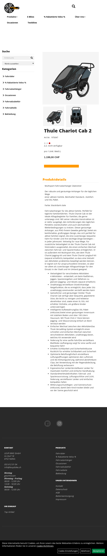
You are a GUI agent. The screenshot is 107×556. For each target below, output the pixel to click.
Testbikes (32, 22)
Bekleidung (10, 114)
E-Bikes (30, 16)
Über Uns (79, 16)
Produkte (11, 16)
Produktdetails (54, 179)
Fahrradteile (11, 107)
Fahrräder (9, 76)
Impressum (61, 499)
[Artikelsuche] (73, 6)
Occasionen (12, 22)
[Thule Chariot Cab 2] (70, 78)
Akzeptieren (98, 551)
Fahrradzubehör (12, 101)
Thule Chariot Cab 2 (68, 130)
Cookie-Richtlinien (45, 546)
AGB (57, 492)
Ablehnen (85, 551)
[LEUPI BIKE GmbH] (23, 8)
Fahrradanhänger (13, 89)
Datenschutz (61, 489)
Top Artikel (9, 512)
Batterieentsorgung (65, 496)
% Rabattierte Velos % (54, 16)
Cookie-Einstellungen (68, 551)
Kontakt (59, 486)
